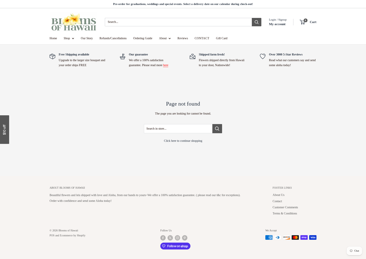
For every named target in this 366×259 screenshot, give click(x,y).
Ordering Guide (142, 38)
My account (277, 24)
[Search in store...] (217, 128)
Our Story (87, 38)
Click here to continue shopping (183, 140)
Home (53, 38)
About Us (278, 194)
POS (52, 235)
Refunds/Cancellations (113, 38)
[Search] (256, 22)
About (163, 38)
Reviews (182, 38)
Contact (277, 201)
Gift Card (221, 38)
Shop (67, 38)
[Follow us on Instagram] (177, 238)
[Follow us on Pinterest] (184, 238)
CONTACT (202, 38)
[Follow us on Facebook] (163, 238)
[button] (4, 129)
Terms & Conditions (285, 213)
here (165, 65)
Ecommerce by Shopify (72, 235)
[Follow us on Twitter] (170, 238)
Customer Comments (285, 207)
